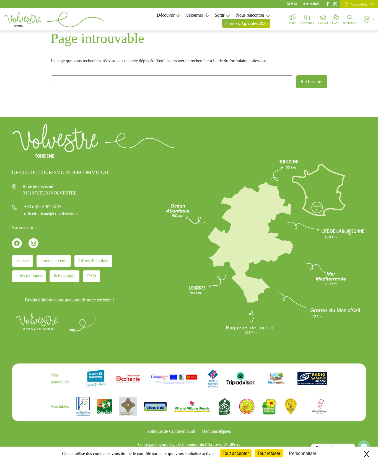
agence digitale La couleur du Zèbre (186, 444)
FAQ (91, 275)
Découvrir (166, 15)
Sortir (219, 15)
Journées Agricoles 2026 (246, 23)
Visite (292, 23)
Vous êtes (359, 4)
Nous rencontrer (250, 15)
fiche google (64, 275)
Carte (335, 23)
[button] (367, 19)
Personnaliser (302, 453)
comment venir (54, 260)
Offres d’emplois (93, 260)
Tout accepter (235, 453)
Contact (323, 23)
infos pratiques (29, 275)
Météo (292, 4)
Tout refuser (268, 453)
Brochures (307, 23)
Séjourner (194, 15)
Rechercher (312, 81)
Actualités (311, 4)
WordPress (231, 444)
